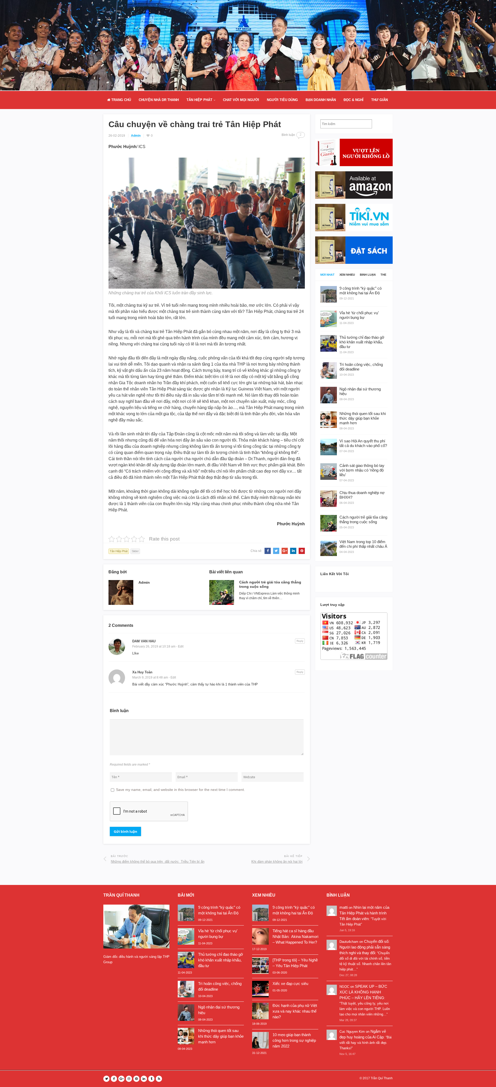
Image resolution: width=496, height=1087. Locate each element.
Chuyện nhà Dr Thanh (159, 100)
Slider (135, 551)
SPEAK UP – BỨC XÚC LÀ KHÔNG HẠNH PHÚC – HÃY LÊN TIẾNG (363, 992)
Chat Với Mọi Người (241, 100)
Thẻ (383, 274)
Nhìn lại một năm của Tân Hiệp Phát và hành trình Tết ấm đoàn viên (364, 913)
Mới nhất (327, 274)
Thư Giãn (379, 100)
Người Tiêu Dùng (282, 100)
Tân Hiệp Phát (199, 100)
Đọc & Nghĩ (353, 100)
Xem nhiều (347, 274)
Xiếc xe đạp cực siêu (290, 983)
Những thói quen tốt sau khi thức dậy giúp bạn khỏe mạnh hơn (221, 1036)
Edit (180, 646)
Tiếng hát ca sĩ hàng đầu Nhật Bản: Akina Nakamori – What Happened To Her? (295, 936)
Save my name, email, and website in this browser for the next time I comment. (180, 790)
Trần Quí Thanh (382, 1078)
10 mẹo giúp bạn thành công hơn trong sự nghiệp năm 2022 (294, 1040)
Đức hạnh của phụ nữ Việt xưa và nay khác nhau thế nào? (295, 1011)
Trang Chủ (120, 100)
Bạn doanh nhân (321, 100)
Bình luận (368, 274)
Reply (300, 640)
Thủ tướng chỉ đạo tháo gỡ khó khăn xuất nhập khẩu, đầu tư (220, 960)
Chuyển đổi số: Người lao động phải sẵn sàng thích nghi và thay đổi (364, 947)
